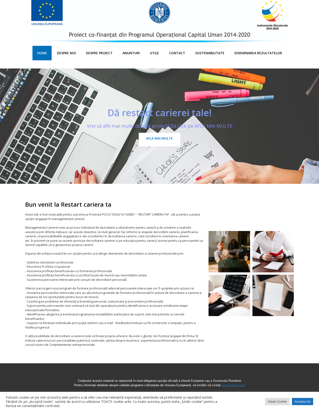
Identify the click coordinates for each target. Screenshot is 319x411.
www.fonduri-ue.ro (233, 385)
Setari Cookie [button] (277, 401)
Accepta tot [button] (302, 401)
